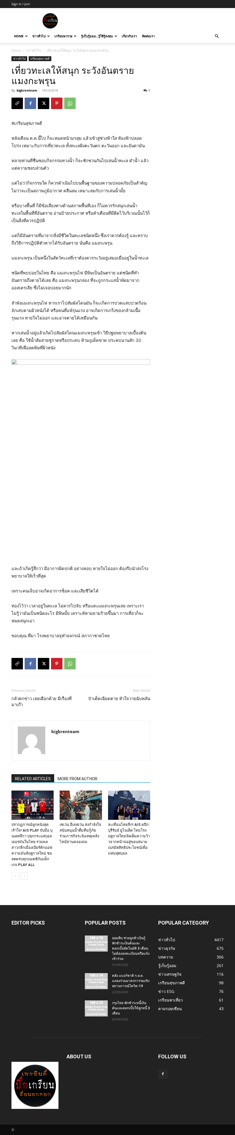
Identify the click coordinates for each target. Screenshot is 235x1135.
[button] (217, 36)
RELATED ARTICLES (33, 778)
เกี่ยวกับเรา (129, 36)
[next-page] (24, 876)
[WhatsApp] (70, 103)
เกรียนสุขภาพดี (40, 59)
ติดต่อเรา (148, 36)
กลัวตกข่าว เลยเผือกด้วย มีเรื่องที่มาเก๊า (41, 701)
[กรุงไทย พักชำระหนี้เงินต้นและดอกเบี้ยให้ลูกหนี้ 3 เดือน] (96, 1008)
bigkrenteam (27, 90)
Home (18, 36)
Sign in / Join (20, 4)
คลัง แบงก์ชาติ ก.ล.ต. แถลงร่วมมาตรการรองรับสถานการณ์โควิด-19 (131, 981)
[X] (43, 103)
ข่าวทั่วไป (39, 36)
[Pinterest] (56, 103)
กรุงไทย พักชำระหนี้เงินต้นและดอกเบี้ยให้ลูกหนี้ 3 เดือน (131, 1008)
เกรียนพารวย (63, 36)
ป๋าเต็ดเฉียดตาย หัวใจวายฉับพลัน (119, 698)
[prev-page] (15, 876)
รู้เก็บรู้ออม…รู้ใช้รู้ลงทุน (97, 36)
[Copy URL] (17, 103)
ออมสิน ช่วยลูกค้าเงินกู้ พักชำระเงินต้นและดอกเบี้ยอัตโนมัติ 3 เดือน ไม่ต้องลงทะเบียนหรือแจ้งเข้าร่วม (131, 948)
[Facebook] (30, 103)
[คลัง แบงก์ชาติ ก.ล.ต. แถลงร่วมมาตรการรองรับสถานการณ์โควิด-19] (96, 981)
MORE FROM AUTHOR (77, 778)
